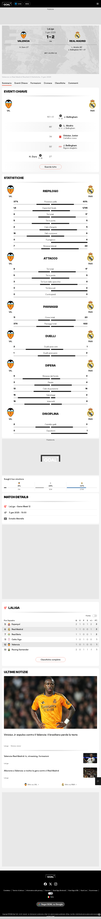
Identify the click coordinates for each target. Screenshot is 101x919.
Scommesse (93, 890)
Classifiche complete (50, 659)
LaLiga (50, 29)
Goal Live (84, 890)
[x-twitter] (50, 884)
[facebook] (45, 884)
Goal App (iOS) (73, 890)
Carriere (47, 890)
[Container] (23, 37)
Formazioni (36, 83)
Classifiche (60, 83)
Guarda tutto (50, 167)
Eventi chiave (21, 83)
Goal (14, 914)
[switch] (94, 615)
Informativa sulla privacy (34, 890)
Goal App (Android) (59, 890)
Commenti (73, 83)
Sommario (7, 83)
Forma (88, 616)
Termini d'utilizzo (18, 890)
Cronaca (48, 83)
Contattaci (6, 890)
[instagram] (56, 884)
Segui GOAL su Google (52, 904)
